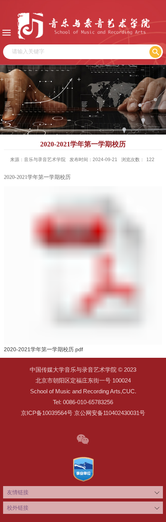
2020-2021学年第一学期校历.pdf (43, 349)
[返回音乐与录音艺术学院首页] (83, 26)
